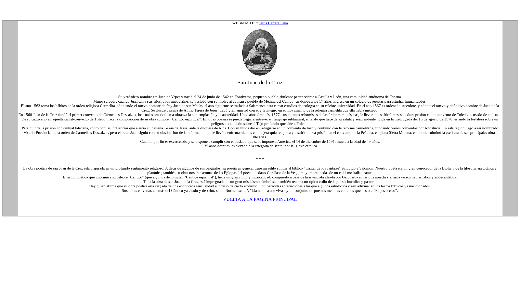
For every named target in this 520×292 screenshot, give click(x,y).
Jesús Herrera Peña (273, 23)
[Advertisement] (76, 11)
